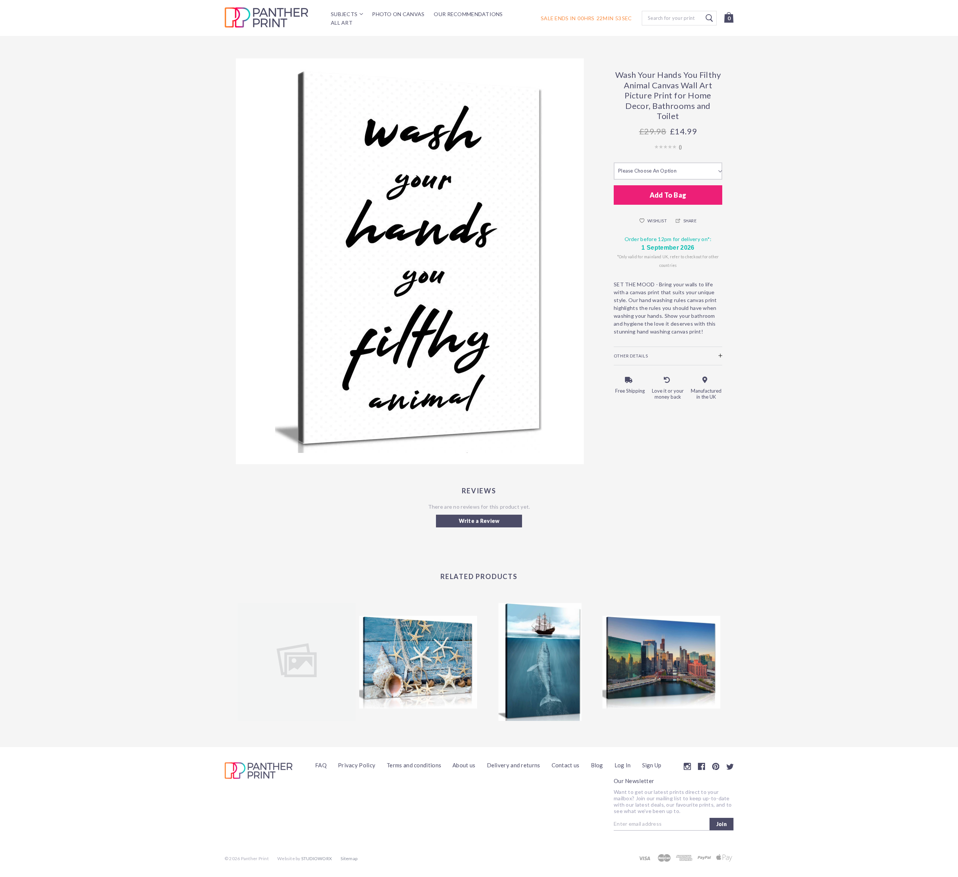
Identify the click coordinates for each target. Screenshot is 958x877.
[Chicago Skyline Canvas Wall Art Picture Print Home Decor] (661, 662)
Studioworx (316, 858)
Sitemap (349, 858)
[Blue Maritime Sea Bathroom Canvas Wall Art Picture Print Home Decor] (418, 662)
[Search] (679, 18)
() (680, 147)
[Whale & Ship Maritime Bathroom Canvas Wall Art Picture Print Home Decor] (540, 662)
